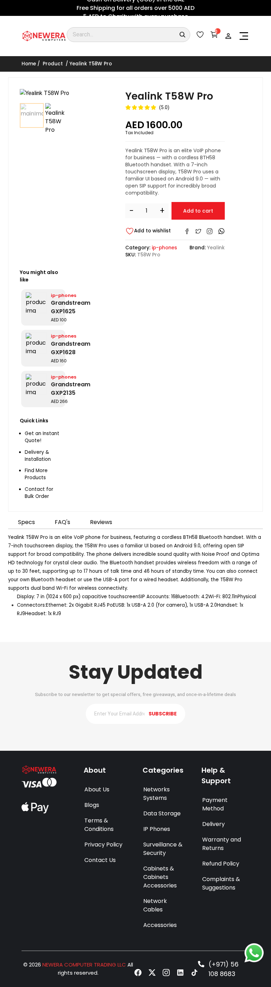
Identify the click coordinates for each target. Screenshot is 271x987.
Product (53, 63)
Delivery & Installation (38, 456)
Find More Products (36, 474)
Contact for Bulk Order (39, 493)
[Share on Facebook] (187, 231)
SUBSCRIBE (163, 713)
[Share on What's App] (221, 231)
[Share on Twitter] (198, 231)
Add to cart (198, 210)
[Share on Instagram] (209, 231)
